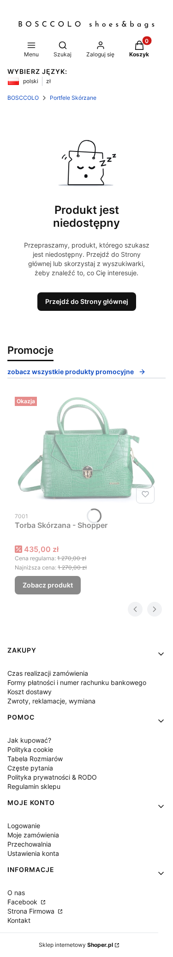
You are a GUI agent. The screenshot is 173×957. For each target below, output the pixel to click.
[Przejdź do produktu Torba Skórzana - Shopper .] (86, 450)
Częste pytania (30, 768)
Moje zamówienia (33, 835)
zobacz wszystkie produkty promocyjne (70, 372)
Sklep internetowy (76, 944)
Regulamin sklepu (33, 786)
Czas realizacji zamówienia (47, 673)
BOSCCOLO (23, 97)
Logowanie (23, 826)
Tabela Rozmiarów (35, 759)
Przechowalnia (29, 844)
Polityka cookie (30, 749)
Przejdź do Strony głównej (86, 301)
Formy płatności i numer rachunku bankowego (76, 682)
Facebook (23, 902)
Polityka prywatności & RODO (52, 777)
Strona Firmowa (31, 911)
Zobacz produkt (48, 585)
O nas (16, 892)
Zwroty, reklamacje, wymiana (51, 701)
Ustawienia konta (33, 853)
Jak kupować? (29, 740)
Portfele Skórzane (73, 97)
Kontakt (18, 920)
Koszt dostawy (29, 692)
